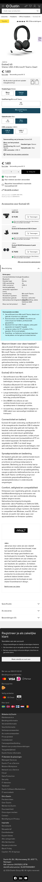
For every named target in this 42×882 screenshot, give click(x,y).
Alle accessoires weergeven (29, 262)
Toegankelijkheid (8, 750)
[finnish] (17, 707)
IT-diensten (6, 783)
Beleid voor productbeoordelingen (16, 746)
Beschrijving (7, 268)
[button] (26, 6)
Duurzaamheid (7, 809)
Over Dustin (6, 803)
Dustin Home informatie (11, 753)
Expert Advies (7, 836)
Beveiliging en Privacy (10, 819)
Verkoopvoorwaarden (10, 730)
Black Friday (7, 849)
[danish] (13, 707)
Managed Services (9, 760)
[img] (14, 83)
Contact (5, 816)
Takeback (6, 786)
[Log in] (34, 6)
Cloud (4, 773)
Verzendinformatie (9, 724)
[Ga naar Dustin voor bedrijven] (13, 6)
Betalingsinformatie (10, 721)
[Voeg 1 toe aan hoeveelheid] (18, 172)
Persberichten (7, 799)
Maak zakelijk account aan (21, 659)
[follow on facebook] (15, 878)
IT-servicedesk (8, 792)
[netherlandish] (22, 707)
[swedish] (3, 707)
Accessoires (7, 611)
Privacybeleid (7, 737)
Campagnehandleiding (11, 743)
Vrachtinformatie (8, 727)
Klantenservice (8, 717)
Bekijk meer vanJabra (12, 586)
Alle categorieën (8, 839)
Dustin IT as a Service (10, 763)
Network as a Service (10, 770)
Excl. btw (5, 74)
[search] (37, 11)
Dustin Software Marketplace (13, 789)
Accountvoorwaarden (10, 734)
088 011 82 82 (16, 671)
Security (5, 779)
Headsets (13, 17)
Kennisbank (6, 826)
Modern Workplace (9, 766)
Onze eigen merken (9, 812)
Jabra (4, 62)
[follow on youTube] (26, 878)
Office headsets (24, 17)
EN (6, 803)
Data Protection (8, 776)
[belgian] (27, 707)
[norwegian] (8, 707)
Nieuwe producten (9, 845)
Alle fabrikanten (8, 842)
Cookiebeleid (7, 740)
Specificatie (7, 604)
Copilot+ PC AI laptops (11, 852)
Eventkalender (8, 832)
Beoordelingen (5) (9, 618)
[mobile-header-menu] (3, 6)
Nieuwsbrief (6, 829)
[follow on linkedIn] (20, 878)
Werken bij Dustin (9, 806)
